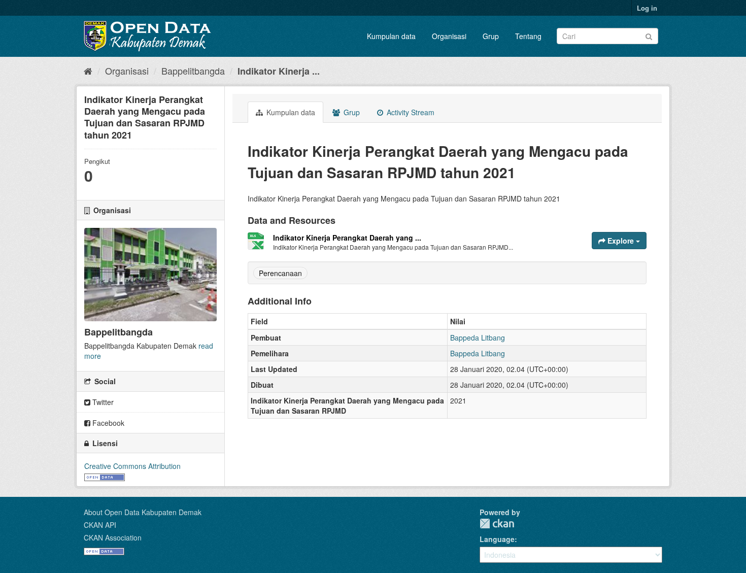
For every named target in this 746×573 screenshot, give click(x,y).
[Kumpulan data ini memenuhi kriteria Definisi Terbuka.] (104, 476)
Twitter (102, 402)
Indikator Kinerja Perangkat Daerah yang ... (347, 237)
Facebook (107, 423)
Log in (647, 8)
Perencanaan (280, 273)
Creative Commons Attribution (132, 466)
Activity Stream (409, 112)
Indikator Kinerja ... (279, 71)
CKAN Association (113, 537)
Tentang (528, 36)
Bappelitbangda (193, 70)
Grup (491, 36)
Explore (620, 240)
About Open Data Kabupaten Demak (142, 512)
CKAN (497, 523)
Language (497, 539)
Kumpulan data (391, 36)
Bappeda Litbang (477, 337)
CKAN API (100, 525)
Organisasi (449, 36)
